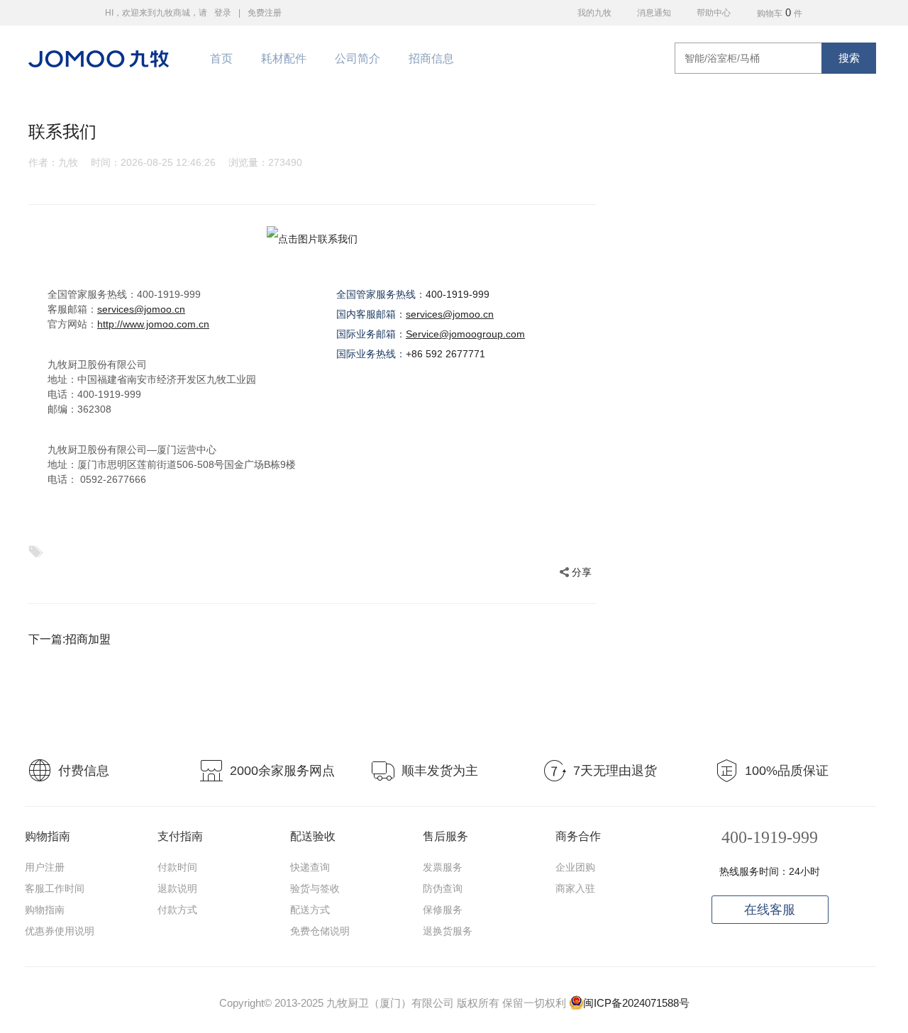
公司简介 (357, 58)
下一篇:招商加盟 (69, 639)
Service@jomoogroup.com (465, 334)
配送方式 (310, 909)
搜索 (849, 58)
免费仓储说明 (320, 931)
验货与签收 (315, 888)
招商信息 (431, 58)
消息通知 (654, 13)
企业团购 (575, 867)
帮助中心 (714, 13)
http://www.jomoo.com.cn (153, 324)
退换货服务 (447, 931)
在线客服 (769, 910)
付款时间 (177, 867)
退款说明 (177, 888)
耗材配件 (283, 58)
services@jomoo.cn (141, 309)
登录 (222, 13)
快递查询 (310, 867)
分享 (582, 572)
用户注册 (45, 867)
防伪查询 (443, 888)
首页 (221, 58)
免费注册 (265, 13)
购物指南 (45, 909)
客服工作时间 (54, 888)
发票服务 (443, 867)
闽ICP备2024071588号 (636, 1003)
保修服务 (443, 909)
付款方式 (177, 909)
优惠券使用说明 (59, 931)
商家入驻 (575, 888)
